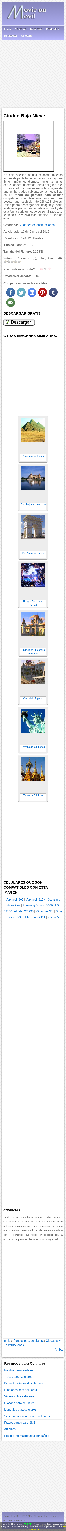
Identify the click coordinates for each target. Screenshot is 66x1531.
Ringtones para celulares (20, 1389)
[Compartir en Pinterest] (42, 295)
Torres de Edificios (33, 795)
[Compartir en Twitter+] (21, 295)
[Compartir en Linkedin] (31, 295)
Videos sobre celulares (19, 1396)
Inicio (7, 29)
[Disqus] (33, 1289)
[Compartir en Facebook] (10, 295)
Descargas (10, 35)
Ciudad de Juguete (33, 698)
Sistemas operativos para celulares (27, 1416)
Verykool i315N (36, 899)
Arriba (59, 1349)
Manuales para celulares (20, 1409)
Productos (52, 29)
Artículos (10, 1429)
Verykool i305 (14, 899)
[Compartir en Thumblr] (53, 295)
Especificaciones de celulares (23, 1383)
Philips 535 (54, 917)
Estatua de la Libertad (33, 747)
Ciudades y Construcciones (37, 224)
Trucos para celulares (18, 1376)
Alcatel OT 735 (24, 911)
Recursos (36, 29)
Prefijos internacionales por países (26, 1435)
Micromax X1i (45, 911)
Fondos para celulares (28, 1340)
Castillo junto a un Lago (33, 504)
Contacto (27, 35)
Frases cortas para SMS (20, 1422)
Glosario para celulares (19, 1403)
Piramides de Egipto (33, 456)
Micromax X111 (35, 917)
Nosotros (20, 29)
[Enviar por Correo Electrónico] (10, 306)
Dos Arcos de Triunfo (33, 553)
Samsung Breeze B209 (38, 905)
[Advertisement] (33, 72)
